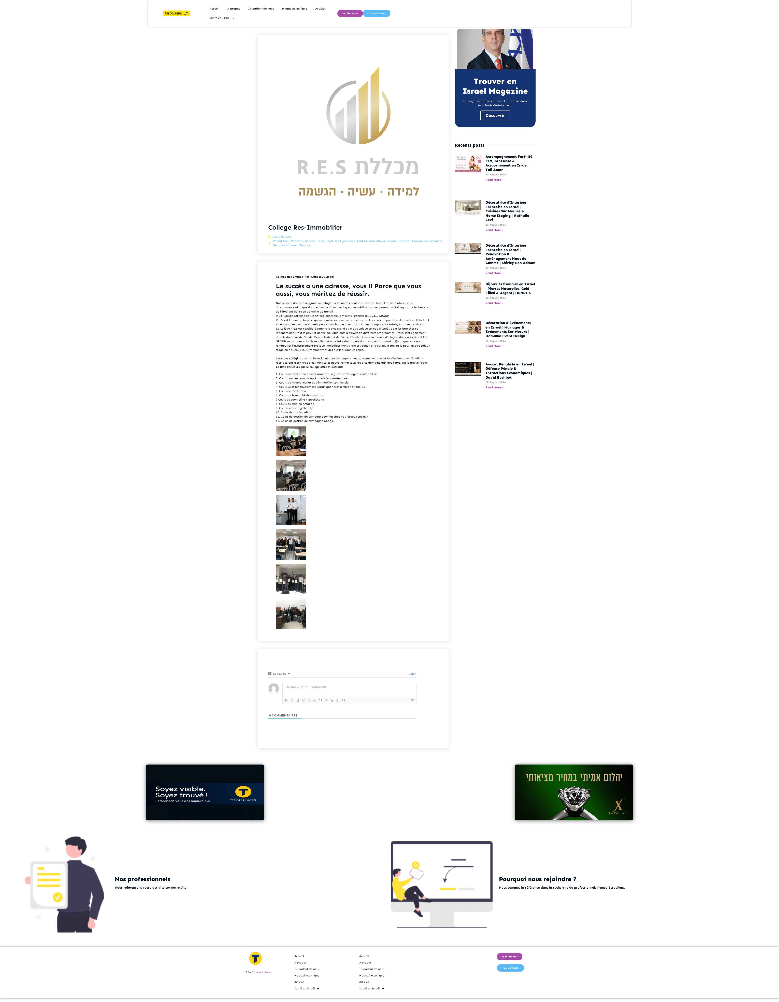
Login (412, 673)
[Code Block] (326, 700)
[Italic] (292, 700)
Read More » (494, 179)
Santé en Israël (220, 18)
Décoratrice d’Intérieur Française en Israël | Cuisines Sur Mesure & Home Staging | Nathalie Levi (507, 211)
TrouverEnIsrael (262, 972)
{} (337, 699)
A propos (233, 8)
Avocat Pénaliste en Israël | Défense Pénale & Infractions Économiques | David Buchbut (509, 371)
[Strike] (303, 700)
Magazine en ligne (294, 8)
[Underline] (298, 700)
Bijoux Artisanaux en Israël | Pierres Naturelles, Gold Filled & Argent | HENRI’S (510, 288)
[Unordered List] (315, 700)
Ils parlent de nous (261, 8)
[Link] (332, 700)
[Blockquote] (320, 700)
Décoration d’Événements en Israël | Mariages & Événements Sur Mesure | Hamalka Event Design (508, 329)
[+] (343, 699)
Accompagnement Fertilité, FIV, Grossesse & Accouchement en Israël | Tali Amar (509, 163)
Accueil (214, 8)
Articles (320, 8)
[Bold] (286, 700)
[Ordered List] (309, 700)
